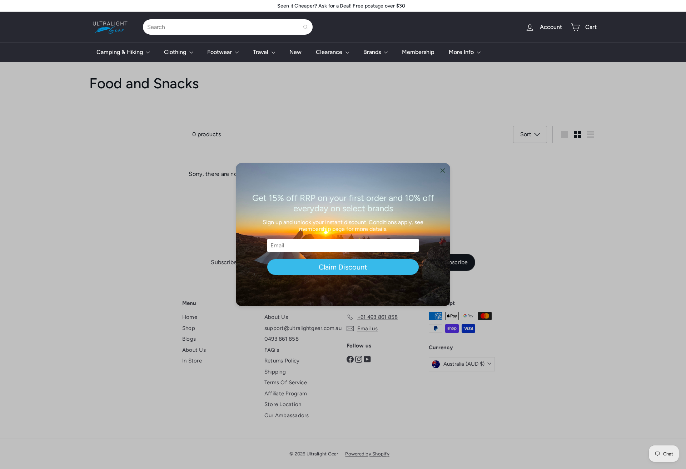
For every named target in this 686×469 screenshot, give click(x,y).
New (295, 52)
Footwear (220, 52)
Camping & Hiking (120, 52)
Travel (261, 52)
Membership (418, 52)
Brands (372, 52)
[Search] (305, 27)
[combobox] (228, 27)
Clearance (330, 52)
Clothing (176, 52)
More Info (462, 52)
